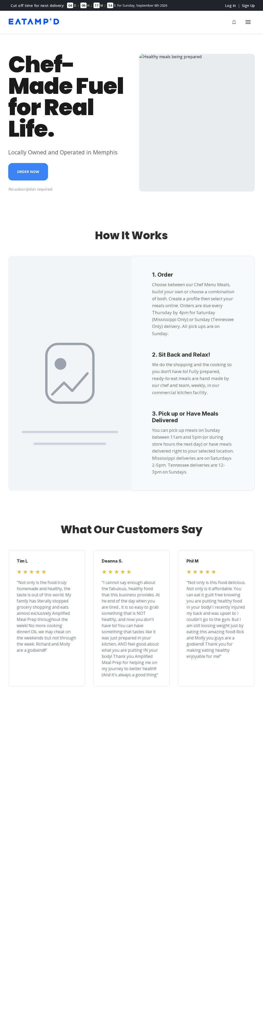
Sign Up (248, 5)
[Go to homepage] (34, 25)
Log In (230, 5)
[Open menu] (248, 22)
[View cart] (234, 22)
